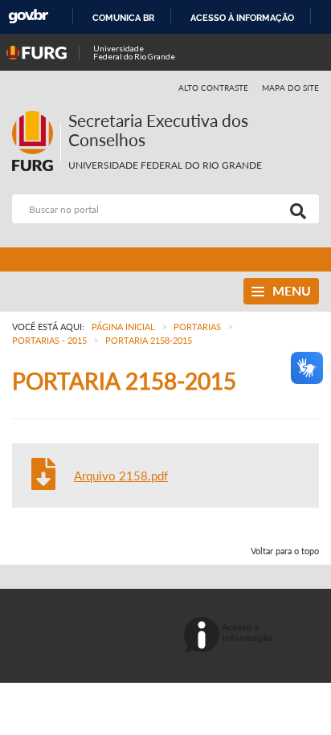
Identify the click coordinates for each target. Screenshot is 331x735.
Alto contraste (213, 87)
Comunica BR (123, 17)
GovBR (28, 16)
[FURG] (36, 118)
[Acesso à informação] (231, 635)
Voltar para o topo (285, 550)
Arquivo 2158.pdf (121, 475)
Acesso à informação (242, 17)
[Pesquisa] (295, 209)
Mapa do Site (290, 87)
